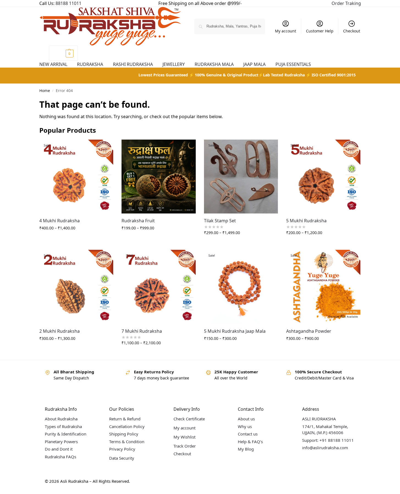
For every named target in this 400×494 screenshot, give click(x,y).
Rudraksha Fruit (138, 221)
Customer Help (319, 31)
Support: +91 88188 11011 (328, 440)
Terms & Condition (126, 441)
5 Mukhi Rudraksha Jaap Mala (235, 331)
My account (285, 31)
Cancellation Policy (127, 426)
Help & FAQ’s (250, 441)
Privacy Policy (122, 449)
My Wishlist (184, 437)
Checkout (351, 31)
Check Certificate (189, 418)
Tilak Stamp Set (220, 221)
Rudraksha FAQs (60, 456)
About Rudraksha (61, 418)
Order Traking (346, 3)
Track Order (184, 446)
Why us (245, 426)
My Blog (246, 449)
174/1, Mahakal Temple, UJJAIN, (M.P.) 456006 (325, 429)
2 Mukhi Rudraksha (59, 331)
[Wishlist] (105, 148)
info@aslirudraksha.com (325, 447)
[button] (63, 53)
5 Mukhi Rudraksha (306, 221)
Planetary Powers (61, 441)
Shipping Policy (123, 434)
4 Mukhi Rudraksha (59, 221)
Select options (76, 239)
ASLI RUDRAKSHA (319, 418)
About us (246, 418)
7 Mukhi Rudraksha (142, 331)
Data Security (121, 458)
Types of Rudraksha (63, 426)
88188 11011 (68, 3)
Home (44, 90)
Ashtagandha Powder (308, 331)
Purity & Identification (65, 434)
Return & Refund (124, 418)
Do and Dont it (59, 449)
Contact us (248, 434)
